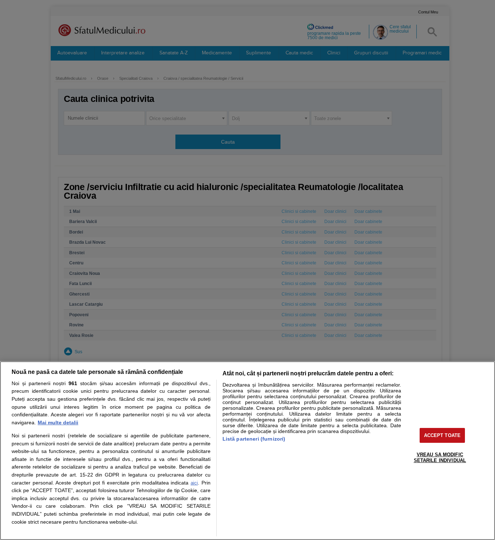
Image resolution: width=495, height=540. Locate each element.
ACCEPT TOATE (442, 435)
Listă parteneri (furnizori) (254, 439)
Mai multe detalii (58, 422)
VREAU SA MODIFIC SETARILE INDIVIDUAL (440, 457)
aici (194, 483)
